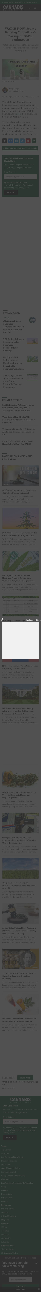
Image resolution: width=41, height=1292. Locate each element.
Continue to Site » (33, 620)
